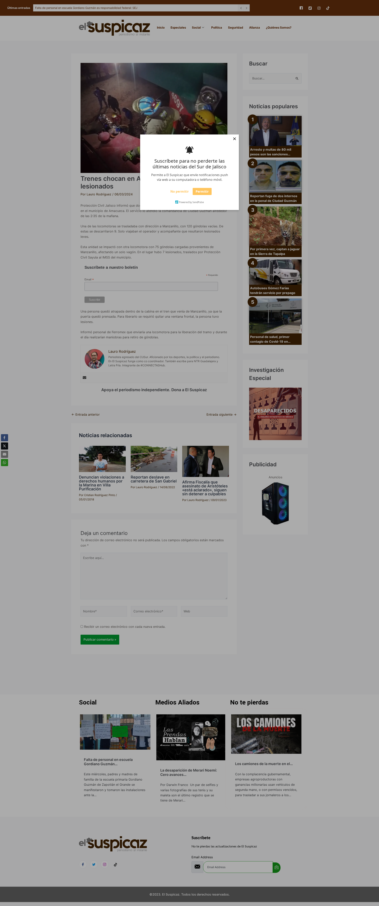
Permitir (202, 193)
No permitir (179, 193)
